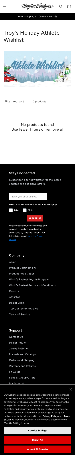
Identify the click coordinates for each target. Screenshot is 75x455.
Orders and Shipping (21, 360)
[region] (37, 419)
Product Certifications (23, 267)
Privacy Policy (50, 416)
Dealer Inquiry (17, 342)
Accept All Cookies (37, 449)
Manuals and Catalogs (22, 354)
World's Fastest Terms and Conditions (32, 285)
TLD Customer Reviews (23, 308)
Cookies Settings (37, 430)
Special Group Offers (22, 377)
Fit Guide (14, 371)
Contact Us (16, 336)
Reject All (37, 440)
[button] (5, 7)
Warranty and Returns (22, 366)
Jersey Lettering (19, 348)
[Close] (71, 389)
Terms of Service (19, 314)
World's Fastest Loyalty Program (29, 279)
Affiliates (14, 297)
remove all (55, 129)
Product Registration (22, 273)
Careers (14, 291)
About (13, 262)
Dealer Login (17, 302)
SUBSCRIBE (35, 218)
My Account (16, 383)
